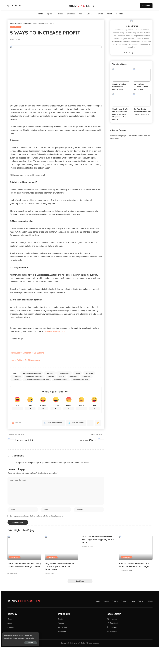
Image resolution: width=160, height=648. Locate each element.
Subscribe (146, 6)
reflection (73, 376)
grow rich (89, 373)
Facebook (114, 623)
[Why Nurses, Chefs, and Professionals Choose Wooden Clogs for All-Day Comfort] (121, 99)
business (50, 373)
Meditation (62, 632)
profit (62, 376)
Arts (80, 14)
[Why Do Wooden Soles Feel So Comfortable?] (121, 74)
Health (40, 14)
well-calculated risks (81, 379)
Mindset (61, 623)
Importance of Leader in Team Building (27, 353)
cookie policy (30, 638)
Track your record (61, 379)
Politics (60, 14)
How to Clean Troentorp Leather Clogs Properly (140, 86)
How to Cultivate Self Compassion (25, 360)
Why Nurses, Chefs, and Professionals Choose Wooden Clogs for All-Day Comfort (120, 114)
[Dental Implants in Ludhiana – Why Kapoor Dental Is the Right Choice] (24, 547)
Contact (119, 14)
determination (65, 373)
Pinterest (113, 632)
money (51, 376)
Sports (49, 14)
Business (71, 14)
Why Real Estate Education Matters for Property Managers (142, 111)
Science (90, 14)
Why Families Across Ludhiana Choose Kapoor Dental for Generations (59, 566)
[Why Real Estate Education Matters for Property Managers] (142, 99)
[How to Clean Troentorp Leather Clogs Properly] (142, 74)
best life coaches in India (31, 373)
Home (10, 619)
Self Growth (62, 627)
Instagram (114, 619)
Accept (30, 643)
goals (78, 373)
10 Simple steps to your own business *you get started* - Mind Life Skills (57, 463)
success (16, 379)
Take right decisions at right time (37, 379)
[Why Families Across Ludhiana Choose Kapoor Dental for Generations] (61, 547)
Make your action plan (34, 376)
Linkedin (113, 627)
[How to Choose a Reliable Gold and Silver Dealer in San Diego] (136, 547)
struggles (87, 376)
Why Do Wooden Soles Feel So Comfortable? (119, 86)
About (109, 14)
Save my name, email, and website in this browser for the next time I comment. (36, 516)
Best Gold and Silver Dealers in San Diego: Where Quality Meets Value (98, 539)
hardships (17, 376)
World (100, 14)
